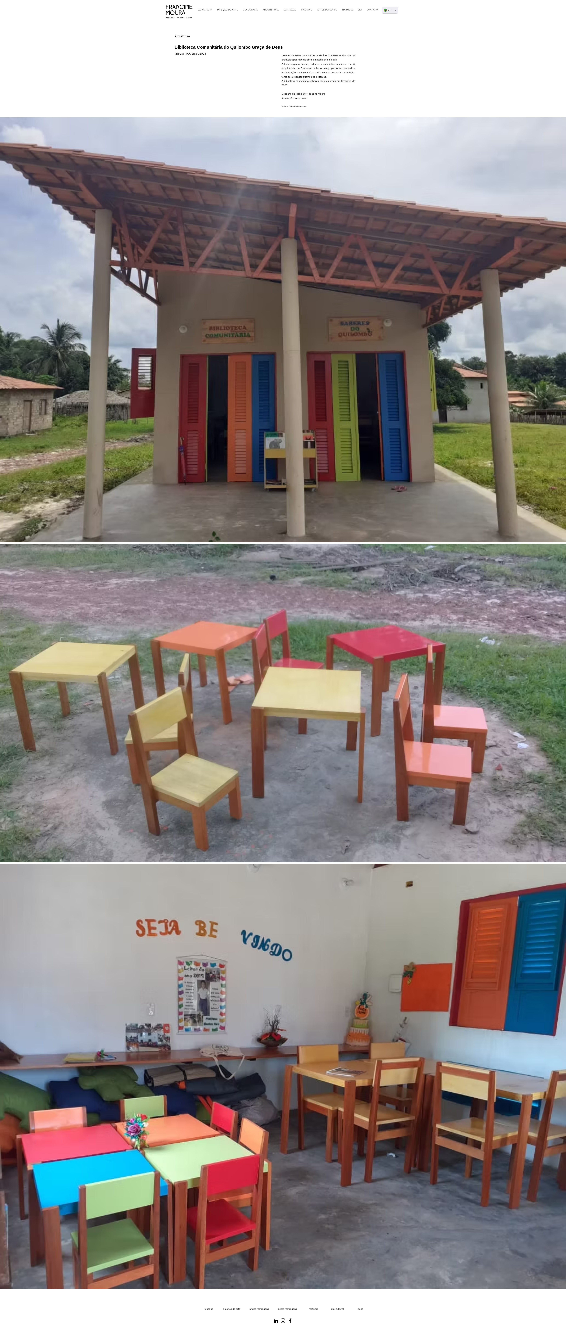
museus (208, 1308)
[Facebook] (290, 1321)
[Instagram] (283, 1321)
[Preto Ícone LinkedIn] (276, 1321)
